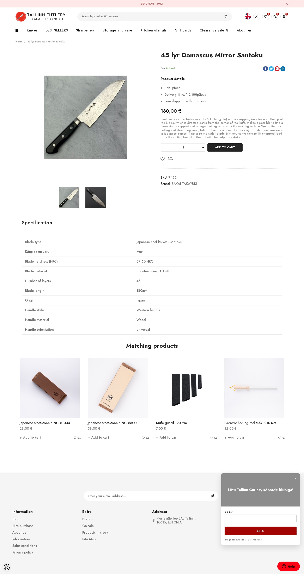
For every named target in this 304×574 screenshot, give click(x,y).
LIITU (260, 531)
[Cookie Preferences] (6, 567)
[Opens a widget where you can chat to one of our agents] (288, 567)
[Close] (286, 3)
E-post (228, 512)
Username (259, 29)
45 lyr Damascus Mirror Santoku (46, 41)
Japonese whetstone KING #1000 (45, 423)
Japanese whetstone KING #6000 (113, 423)
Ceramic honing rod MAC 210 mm (250, 423)
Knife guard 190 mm (171, 423)
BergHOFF (148, 4)
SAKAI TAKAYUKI (184, 183)
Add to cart (225, 147)
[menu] (19, 30)
